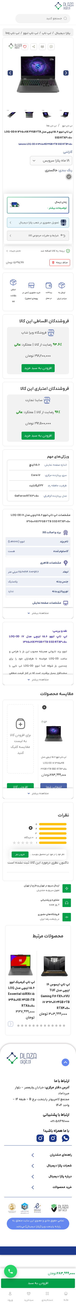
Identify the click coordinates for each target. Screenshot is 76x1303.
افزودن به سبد (38, 1283)
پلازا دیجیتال (62, 33)
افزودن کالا (20, 787)
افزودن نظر (20, 854)
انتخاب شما (54, 787)
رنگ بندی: (58, 170)
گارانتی (67, 152)
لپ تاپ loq (12, 33)
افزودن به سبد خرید (38, 368)
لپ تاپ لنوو (30, 33)
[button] (38, 205)
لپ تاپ (46, 33)
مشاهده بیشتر (40, 613)
